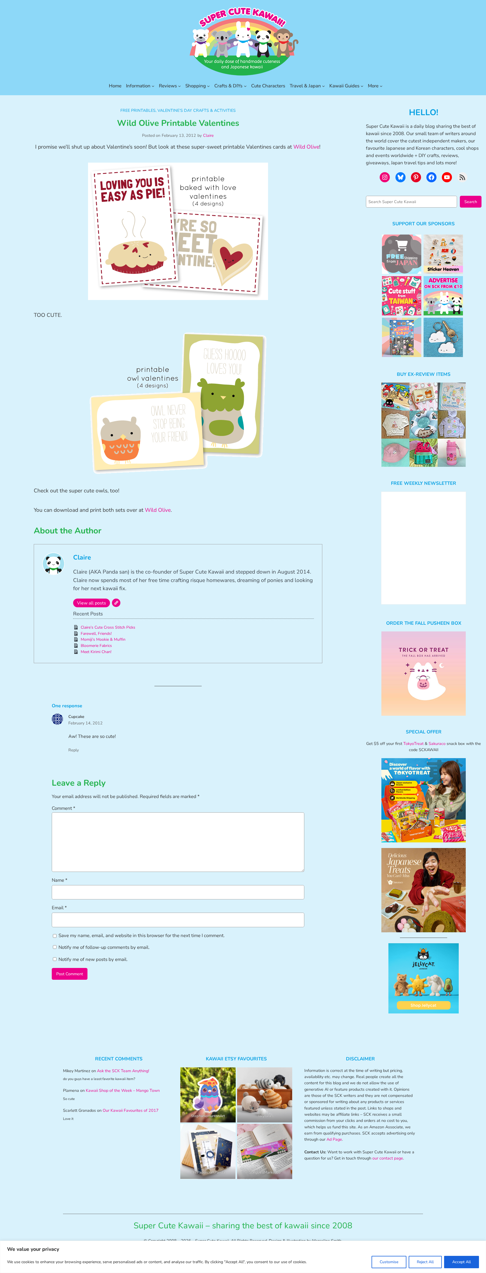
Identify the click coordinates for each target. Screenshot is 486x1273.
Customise (389, 1262)
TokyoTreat (413, 743)
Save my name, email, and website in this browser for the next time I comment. (141, 935)
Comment (63, 808)
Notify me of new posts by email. (93, 959)
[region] (243, 1257)
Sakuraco (437, 743)
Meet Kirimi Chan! (96, 651)
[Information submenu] (153, 86)
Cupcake (76, 716)
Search (470, 201)
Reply (73, 750)
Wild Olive (306, 147)
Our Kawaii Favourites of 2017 (131, 1110)
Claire (208, 135)
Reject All (425, 1262)
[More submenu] (381, 86)
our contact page (387, 1158)
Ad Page (334, 1139)
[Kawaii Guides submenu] (362, 86)
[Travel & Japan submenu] (323, 86)
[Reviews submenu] (179, 86)
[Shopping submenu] (208, 86)
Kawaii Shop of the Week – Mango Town (123, 1090)
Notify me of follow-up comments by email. (104, 947)
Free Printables (138, 110)
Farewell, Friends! (96, 633)
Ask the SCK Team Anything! (123, 1071)
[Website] (116, 603)
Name (60, 880)
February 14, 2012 (85, 723)
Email (59, 907)
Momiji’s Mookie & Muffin (103, 639)
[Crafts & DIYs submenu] (245, 86)
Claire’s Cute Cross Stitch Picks (108, 627)
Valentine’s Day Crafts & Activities (197, 110)
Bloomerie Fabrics (96, 645)
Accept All (461, 1262)
